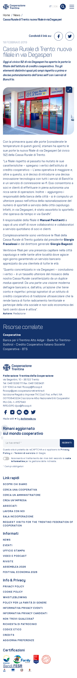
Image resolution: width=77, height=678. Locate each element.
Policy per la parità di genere (25, 603)
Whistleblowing (15, 597)
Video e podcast (15, 556)
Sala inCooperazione (18, 517)
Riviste (8, 562)
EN (55, 7)
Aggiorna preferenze (18, 640)
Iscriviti (67, 443)
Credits (8, 635)
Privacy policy (13, 587)
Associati (10, 506)
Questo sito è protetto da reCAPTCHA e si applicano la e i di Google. (36, 451)
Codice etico (12, 630)
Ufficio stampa (14, 551)
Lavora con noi (14, 511)
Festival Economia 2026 (20, 572)
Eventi (7, 545)
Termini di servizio (25, 453)
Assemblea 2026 (14, 567)
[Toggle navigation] (71, 6)
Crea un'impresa (15, 500)
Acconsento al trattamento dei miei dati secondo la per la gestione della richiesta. (41, 460)
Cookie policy (13, 592)
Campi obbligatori (13, 467)
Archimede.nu (28, 419)
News (7, 540)
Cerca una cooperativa (20, 490)
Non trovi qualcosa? (18, 619)
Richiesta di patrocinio (20, 624)
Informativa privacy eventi (23, 608)
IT (50, 7)
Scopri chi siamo (15, 484)
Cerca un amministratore (22, 495)
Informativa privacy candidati (25, 613)
